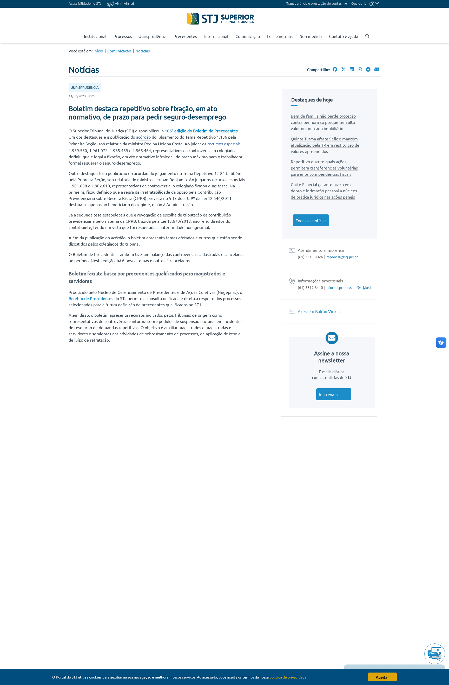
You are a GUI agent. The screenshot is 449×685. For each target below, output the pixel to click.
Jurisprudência (152, 36)
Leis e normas (280, 36)
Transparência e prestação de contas (314, 3)
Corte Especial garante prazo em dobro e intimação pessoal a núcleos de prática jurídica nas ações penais (324, 190)
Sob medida (311, 36)
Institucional (95, 36)
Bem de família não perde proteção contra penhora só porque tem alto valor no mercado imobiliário (323, 122)
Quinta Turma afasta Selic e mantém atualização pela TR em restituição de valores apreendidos (325, 145)
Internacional (216, 36)
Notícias (142, 50)
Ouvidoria (358, 3)
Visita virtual (124, 3)
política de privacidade (288, 677)
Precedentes (185, 36)
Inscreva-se (329, 394)
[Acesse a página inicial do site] (78, 36)
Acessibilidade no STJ (85, 3)
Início (98, 50)
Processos (123, 36)
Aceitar (382, 677)
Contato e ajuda (343, 36)
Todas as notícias (311, 220)
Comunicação (247, 36)
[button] (374, 3)
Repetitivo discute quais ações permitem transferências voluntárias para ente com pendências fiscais (324, 168)
